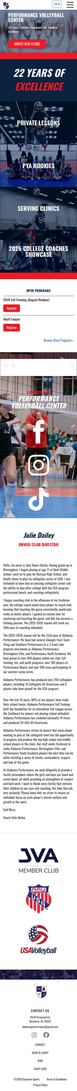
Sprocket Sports (31, 1079)
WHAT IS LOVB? (40, 1053)
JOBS (40, 1061)
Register (12, 308)
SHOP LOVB (40, 1069)
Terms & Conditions (57, 1079)
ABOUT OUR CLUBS (27, 43)
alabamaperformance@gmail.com (40, 1027)
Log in (57, 4)
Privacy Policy (40, 1085)
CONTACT (40, 1045)
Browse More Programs (58, 340)
